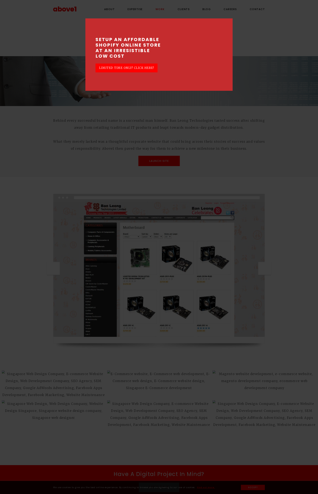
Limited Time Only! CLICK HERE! (126, 68)
